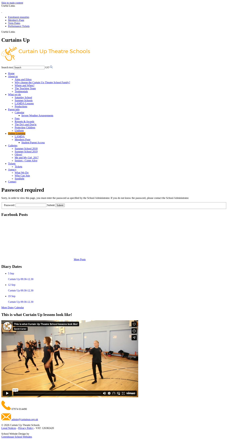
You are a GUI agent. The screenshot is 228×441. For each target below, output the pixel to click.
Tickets (12, 163)
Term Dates (14, 23)
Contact (12, 181)
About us (13, 76)
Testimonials (21, 91)
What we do (14, 94)
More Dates (7, 307)
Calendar (19, 112)
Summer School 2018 (26, 148)
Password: (9, 205)
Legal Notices (8, 428)
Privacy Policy (26, 428)
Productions (21, 106)
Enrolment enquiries (18, 17)
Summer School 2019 (26, 151)
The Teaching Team (25, 88)
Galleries (12, 145)
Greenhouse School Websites (16, 436)
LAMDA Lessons (24, 103)
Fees (17, 118)
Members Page (22, 139)
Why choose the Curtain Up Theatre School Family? (42, 82)
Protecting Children (25, 127)
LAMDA (20, 136)
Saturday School (23, 97)
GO (47, 67)
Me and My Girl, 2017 (27, 157)
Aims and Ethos (23, 79)
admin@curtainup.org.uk (24, 419)
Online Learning (16, 133)
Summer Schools (24, 100)
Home (11, 73)
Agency (12, 169)
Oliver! (18, 154)
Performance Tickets (19, 26)
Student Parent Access (33, 142)
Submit (51, 205)
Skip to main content (12, 2)
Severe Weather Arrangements (37, 115)
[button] (16, 32)
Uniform (19, 130)
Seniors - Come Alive (26, 160)
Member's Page (16, 20)
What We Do (22, 172)
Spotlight (19, 178)
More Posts (80, 259)
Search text (7, 67)
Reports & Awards (24, 121)
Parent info (14, 109)
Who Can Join (22, 175)
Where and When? (24, 85)
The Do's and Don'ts (25, 124)
